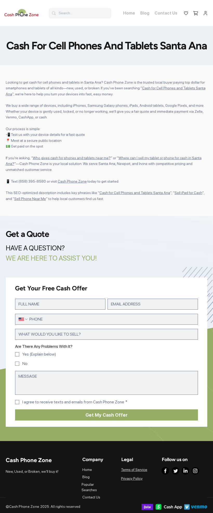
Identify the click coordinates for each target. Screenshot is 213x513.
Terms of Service (134, 470)
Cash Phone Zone (72, 181)
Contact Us (91, 497)
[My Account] (205, 13)
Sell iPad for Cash (188, 193)
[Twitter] (175, 471)
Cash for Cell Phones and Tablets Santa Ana (134, 193)
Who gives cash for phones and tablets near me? (72, 158)
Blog (86, 477)
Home (87, 470)
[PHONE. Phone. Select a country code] (23, 319)
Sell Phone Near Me (30, 199)
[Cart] (195, 13)
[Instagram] (195, 471)
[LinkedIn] (185, 471)
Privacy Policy (132, 478)
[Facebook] (165, 471)
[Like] (185, 13)
